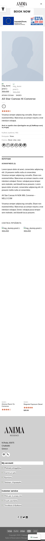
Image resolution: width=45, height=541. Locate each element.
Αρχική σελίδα (8, 95)
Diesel (10, 140)
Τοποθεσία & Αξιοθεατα (13, 505)
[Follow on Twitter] (24, 517)
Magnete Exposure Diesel (33, 404)
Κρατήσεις (8, 477)
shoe (14, 140)
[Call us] (8, 454)
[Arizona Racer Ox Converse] (11, 313)
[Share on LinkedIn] (25, 145)
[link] (21, 4)
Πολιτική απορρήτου (13, 468)
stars (19, 140)
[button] (3, 9)
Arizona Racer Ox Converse (8, 405)
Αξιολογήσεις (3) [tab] (8, 163)
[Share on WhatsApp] (4, 145)
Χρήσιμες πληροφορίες (13, 482)
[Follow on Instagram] (21, 517)
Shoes (18, 95)
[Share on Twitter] (12, 145)
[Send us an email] (4, 454)
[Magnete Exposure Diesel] (33, 313)
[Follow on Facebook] (18, 517)
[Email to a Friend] (16, 145)
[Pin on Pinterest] (20, 145)
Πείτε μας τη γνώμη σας (13, 496)
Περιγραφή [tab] (6, 159)
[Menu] (41, 4)
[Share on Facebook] (8, 145)
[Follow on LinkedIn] (27, 517)
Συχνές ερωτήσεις (11, 501)
